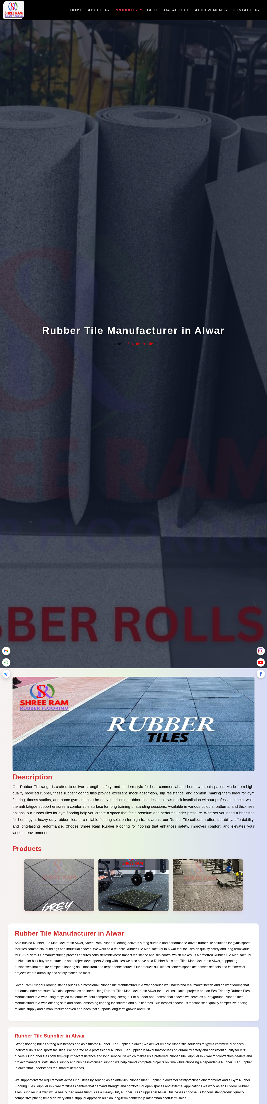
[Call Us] (6, 673)
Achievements (211, 10)
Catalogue (176, 10)
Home (76, 10)
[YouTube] (261, 661)
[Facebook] (261, 673)
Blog (153, 10)
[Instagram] (261, 650)
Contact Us (246, 10)
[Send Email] (6, 650)
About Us (98, 10)
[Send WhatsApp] (6, 661)
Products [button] (127, 10)
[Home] (13, 10)
